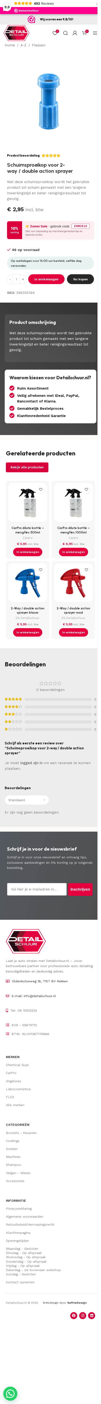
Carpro (28, 538)
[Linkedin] (91, 1315)
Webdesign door (65, 1302)
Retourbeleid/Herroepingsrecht (30, 1224)
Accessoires (15, 1181)
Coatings (12, 1141)
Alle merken (15, 1105)
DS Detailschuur (27, 618)
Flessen (38, 45)
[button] (27, 552)
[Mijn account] (75, 33)
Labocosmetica (18, 1089)
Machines (13, 1157)
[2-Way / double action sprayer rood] (73, 583)
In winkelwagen (46, 279)
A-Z (23, 45)
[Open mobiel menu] (95, 33)
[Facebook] (73, 1315)
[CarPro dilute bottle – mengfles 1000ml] (73, 503)
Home (10, 45)
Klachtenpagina (18, 1233)
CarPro (11, 1073)
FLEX (10, 1097)
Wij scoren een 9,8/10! (56, 19)
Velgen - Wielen (18, 1173)
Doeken (12, 1149)
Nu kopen (80, 279)
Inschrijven (80, 889)
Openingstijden (17, 1241)
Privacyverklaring (19, 1208)
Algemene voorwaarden (24, 1216)
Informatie (16, 1200)
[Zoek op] (65, 33)
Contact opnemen (20, 1282)
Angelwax (13, 1081)
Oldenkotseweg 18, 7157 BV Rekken (40, 981)
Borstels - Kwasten (21, 1133)
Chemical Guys (17, 1065)
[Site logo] (16, 33)
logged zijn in (31, 763)
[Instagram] (82, 1315)
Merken (12, 1057)
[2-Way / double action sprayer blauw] (27, 583)
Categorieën (17, 1124)
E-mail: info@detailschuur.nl (34, 996)
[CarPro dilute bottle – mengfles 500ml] (27, 503)
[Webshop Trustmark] (31, 19)
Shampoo (13, 1165)
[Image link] (26, 941)
